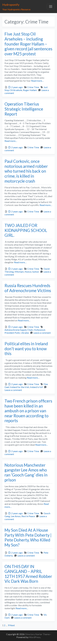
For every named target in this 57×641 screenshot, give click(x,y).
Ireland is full (36, 387)
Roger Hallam (30, 90)
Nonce (28, 271)
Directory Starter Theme (37, 634)
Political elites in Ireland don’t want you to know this (26, 348)
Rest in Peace (28, 516)
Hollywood (39, 329)
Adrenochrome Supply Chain (19, 329)
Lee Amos (16, 516)
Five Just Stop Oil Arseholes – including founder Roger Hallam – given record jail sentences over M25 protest (28, 43)
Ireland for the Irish (19, 387)
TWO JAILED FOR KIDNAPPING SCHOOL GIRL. (26, 230)
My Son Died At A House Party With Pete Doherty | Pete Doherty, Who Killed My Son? (28, 537)
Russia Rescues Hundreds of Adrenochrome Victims (28, 288)
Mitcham (19, 271)
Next (12, 625)
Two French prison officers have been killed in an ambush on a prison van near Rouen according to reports (28, 410)
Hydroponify (10, 4)
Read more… (37, 80)
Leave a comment (42, 332)
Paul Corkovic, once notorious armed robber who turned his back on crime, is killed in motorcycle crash (26, 171)
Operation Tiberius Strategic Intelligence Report (24, 108)
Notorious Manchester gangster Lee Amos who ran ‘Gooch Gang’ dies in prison (26, 472)
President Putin (12, 332)
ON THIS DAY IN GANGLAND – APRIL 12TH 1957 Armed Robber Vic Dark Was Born (28, 574)
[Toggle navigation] (51, 6)
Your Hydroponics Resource (16, 9)
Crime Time (33, 87)
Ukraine (25, 332)
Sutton (35, 271)
